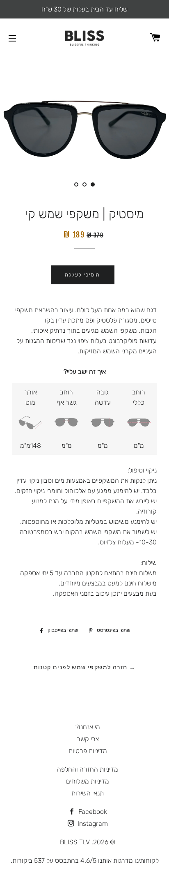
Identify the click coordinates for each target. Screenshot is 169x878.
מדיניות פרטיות (88, 751)
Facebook (92, 812)
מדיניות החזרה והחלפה (87, 769)
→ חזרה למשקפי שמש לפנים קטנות (85, 667)
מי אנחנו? (87, 727)
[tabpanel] (84, 127)
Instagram (92, 823)
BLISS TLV (75, 842)
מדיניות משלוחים (87, 781)
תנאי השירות (87, 793)
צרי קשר (88, 739)
